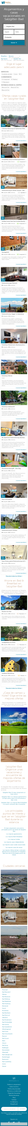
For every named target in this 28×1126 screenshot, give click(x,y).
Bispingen (5, 990)
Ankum (4, 1043)
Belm (3, 1041)
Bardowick (5, 1059)
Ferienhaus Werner (7, 375)
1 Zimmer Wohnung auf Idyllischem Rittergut (14, 128)
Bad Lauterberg (6, 1061)
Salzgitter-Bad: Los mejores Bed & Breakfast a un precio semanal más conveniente (14, 803)
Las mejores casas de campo (14, 847)
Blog (14, 1097)
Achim (4, 1064)
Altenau (4, 994)
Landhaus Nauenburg (8, 673)
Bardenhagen (6, 1057)
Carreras (14, 1099)
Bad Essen (5, 1031)
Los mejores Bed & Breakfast (14, 836)
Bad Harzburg (6, 1003)
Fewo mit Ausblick (7, 499)
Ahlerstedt (5, 1052)
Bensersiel (5, 1006)
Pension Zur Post (6, 611)
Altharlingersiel (6, 1029)
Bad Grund (5, 1038)
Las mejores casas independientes (14, 842)
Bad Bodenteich (6, 1020)
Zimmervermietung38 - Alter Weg (11, 468)
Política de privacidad (14, 1089)
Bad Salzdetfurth (7, 1027)
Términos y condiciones (14, 1091)
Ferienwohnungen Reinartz (9, 283)
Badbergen (5, 1047)
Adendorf (5, 1017)
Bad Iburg (5, 1045)
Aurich (4, 1008)
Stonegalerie (5, 252)
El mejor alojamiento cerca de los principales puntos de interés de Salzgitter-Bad (14, 829)
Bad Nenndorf (6, 992)
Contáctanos (14, 1102)
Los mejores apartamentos (14, 834)
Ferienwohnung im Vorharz (9, 530)
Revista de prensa (14, 1095)
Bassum (4, 1036)
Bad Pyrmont (6, 1015)
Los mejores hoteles (14, 839)
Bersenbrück (5, 1050)
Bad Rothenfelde (7, 1022)
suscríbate (22, 1108)
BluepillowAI (14, 1104)
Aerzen (4, 1066)
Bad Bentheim (6, 1013)
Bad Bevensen (6, 996)
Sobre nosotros (14, 1086)
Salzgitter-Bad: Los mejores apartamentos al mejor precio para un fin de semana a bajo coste (14, 798)
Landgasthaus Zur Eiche (8, 642)
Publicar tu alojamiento (14, 1084)
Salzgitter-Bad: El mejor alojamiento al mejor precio (14, 793)
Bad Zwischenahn (7, 1034)
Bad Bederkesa (6, 1001)
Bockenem (5, 1010)
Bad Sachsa (5, 1024)
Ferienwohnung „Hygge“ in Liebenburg (13, 314)
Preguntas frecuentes (14, 1093)
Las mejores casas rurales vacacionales (14, 845)
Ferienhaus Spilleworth (8, 406)
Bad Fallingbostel (7, 1054)
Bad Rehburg (6, 999)
